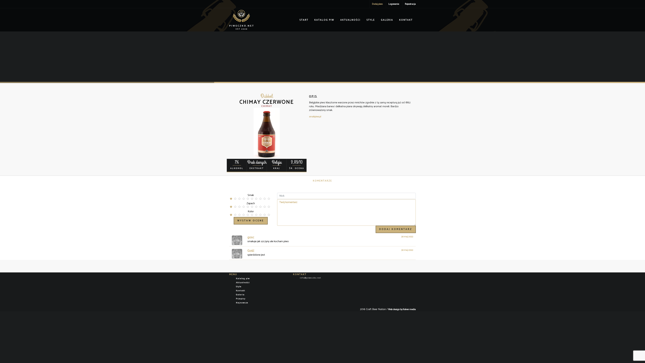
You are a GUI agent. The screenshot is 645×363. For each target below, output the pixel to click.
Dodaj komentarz (395, 229)
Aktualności (350, 20)
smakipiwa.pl (315, 117)
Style (371, 20)
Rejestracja (410, 4)
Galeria (387, 20)
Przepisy (240, 298)
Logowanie (394, 4)
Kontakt (406, 20)
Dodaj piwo (377, 4)
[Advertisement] (322, 56)
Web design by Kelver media (402, 309)
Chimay (266, 106)
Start (303, 20)
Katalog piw (324, 20)
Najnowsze (242, 302)
